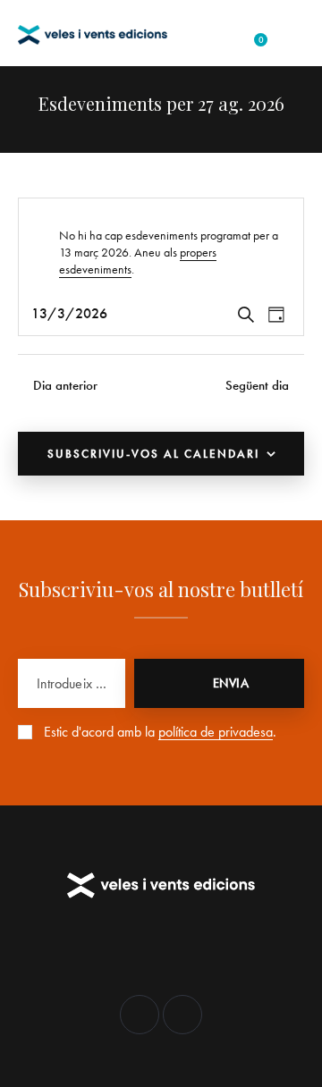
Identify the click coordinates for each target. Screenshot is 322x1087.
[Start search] (290, 34)
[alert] (161, 252)
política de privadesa (215, 732)
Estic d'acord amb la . (160, 731)
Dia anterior (65, 385)
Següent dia (257, 385)
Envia (231, 683)
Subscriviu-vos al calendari (153, 453)
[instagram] (182, 1014)
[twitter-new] (139, 1014)
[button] (221, 33)
